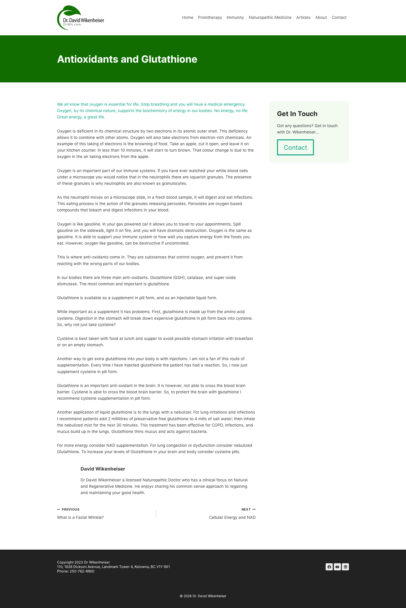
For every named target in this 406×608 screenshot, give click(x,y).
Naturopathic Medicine (270, 17)
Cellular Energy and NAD (232, 513)
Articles (303, 17)
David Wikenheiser (103, 469)
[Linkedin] (345, 566)
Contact (339, 17)
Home (187, 17)
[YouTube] (337, 566)
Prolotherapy (210, 17)
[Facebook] (329, 566)
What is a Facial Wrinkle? (80, 513)
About (321, 17)
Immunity (235, 17)
